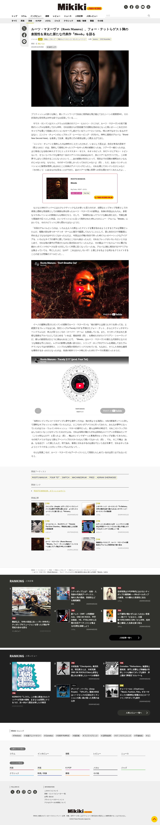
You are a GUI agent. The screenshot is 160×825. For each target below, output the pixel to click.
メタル (48, 20)
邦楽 (22, 20)
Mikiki (33, 570)
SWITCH (65, 478)
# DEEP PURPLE (63, 736)
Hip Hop (86, 193)
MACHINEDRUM (79, 478)
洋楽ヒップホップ (49, 39)
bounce (95, 39)
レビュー (56, 16)
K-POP (38, 20)
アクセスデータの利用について (55, 802)
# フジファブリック (90, 736)
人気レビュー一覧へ (134, 712)
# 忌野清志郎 (106, 736)
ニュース (67, 16)
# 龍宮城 (76, 736)
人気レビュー (92, 16)
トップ (14, 16)
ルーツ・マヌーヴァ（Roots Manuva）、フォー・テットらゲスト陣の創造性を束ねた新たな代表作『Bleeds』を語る (71, 572)
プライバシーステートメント (54, 799)
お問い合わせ (49, 796)
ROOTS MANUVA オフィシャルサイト (50, 491)
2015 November (105, 39)
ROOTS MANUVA (39, 478)
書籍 (92, 20)
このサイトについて (51, 791)
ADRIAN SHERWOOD (106, 478)
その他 (100, 20)
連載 (47, 16)
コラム (24, 16)
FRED (91, 478)
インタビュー (36, 16)
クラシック (68, 20)
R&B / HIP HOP (76, 193)
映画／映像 (81, 20)
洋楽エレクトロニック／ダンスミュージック (72, 39)
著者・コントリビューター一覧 (55, 793)
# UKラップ (51, 47)
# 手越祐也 (139, 736)
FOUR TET (54, 478)
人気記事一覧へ (125, 637)
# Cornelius (48, 736)
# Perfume (17, 736)
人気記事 (79, 16)
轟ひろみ (41, 44)
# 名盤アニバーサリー (32, 736)
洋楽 (30, 20)
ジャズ (57, 20)
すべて (14, 20)
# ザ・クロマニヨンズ (123, 736)
